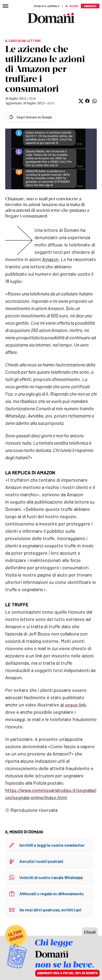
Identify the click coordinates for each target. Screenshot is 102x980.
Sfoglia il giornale (46, 6)
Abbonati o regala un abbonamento (51, 893)
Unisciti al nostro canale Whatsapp (51, 877)
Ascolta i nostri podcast (41, 861)
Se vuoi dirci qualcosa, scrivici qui (50, 909)
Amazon (50, 259)
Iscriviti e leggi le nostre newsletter (52, 845)
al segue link (73, 704)
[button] (80, 101)
